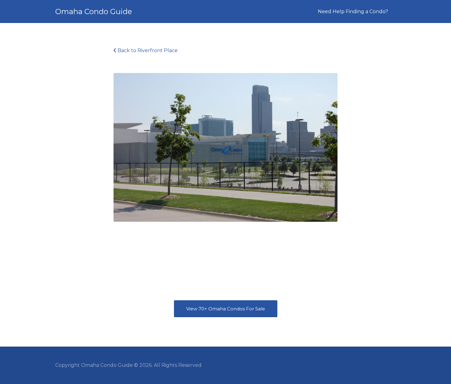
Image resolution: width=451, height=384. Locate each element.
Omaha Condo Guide (93, 11)
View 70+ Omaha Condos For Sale (225, 309)
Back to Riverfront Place (148, 50)
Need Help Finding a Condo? (353, 11)
